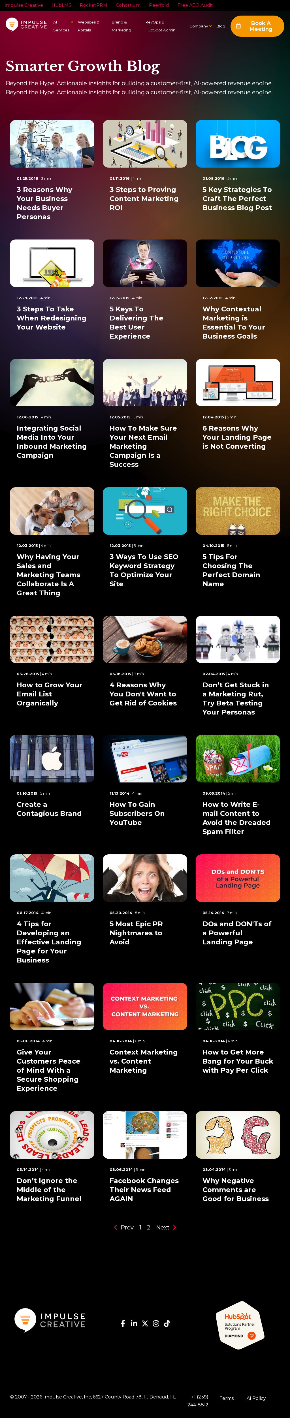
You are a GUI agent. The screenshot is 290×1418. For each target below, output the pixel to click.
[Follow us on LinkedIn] (133, 1324)
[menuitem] (198, 26)
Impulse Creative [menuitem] (24, 5)
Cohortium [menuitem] (128, 5)
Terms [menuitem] (226, 1398)
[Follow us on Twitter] (144, 1324)
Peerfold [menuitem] (159, 5)
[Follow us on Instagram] (156, 1324)
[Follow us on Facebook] (122, 1324)
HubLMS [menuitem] (61, 5)
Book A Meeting (261, 26)
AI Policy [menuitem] (256, 1398)
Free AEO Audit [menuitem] (195, 5)
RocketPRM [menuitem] (93, 5)
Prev (126, 1227)
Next (163, 1227)
